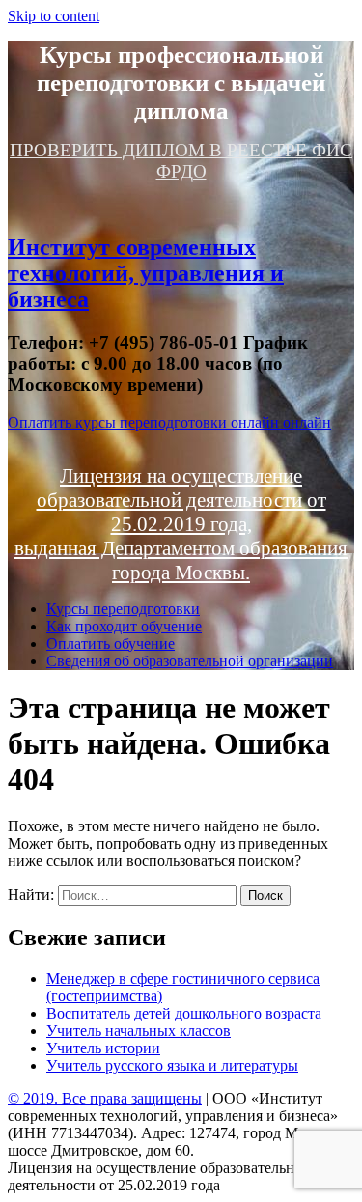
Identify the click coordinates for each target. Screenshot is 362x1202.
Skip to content (53, 16)
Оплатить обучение (110, 643)
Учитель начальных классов (138, 1030)
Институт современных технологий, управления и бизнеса (146, 273)
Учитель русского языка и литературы (172, 1065)
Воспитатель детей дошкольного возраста (183, 1013)
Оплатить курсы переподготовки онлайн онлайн (169, 422)
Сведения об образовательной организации (189, 661)
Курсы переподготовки (123, 609)
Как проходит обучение (124, 626)
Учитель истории (103, 1048)
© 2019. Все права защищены (105, 1098)
